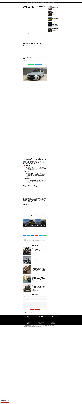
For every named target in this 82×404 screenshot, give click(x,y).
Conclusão (25, 38)
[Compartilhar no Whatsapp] (45, 235)
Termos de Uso (28, 323)
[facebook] (26, 242)
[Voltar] (23, 222)
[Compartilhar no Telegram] (41, 235)
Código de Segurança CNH (41, 322)
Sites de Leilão (41, 321)
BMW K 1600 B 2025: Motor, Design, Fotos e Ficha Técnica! (38, 278)
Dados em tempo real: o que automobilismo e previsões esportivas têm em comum (55, 29)
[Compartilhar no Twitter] (28, 235)
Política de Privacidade (28, 322)
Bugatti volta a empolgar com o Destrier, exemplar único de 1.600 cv (54, 24)
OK (5, 402)
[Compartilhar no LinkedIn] (32, 235)
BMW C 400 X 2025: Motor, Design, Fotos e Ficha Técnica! (38, 250)
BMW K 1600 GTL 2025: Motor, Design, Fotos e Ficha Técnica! (38, 287)
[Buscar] (58, 0)
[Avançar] (46, 222)
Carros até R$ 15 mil (41, 323)
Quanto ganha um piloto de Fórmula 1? (55, 13)
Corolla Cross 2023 (53, 322)
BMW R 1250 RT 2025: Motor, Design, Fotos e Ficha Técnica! (38, 269)
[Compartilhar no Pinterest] (36, 235)
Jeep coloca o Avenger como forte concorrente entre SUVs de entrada (55, 18)
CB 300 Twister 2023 (53, 323)
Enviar (35, 309)
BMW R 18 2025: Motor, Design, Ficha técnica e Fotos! (38, 259)
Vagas (29, 321)
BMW (33, 161)
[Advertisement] (35, 17)
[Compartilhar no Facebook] (24, 235)
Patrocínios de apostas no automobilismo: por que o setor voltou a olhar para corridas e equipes (55, 8)
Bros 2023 (53, 321)
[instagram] (27, 242)
